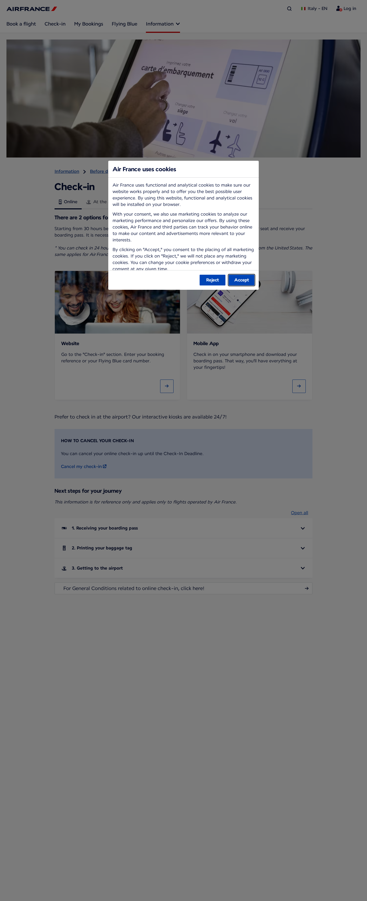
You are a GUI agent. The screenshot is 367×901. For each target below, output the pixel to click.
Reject (212, 280)
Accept (241, 280)
